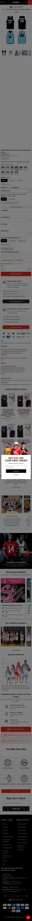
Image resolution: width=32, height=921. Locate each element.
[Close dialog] (29, 444)
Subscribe (16, 471)
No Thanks (16, 474)
